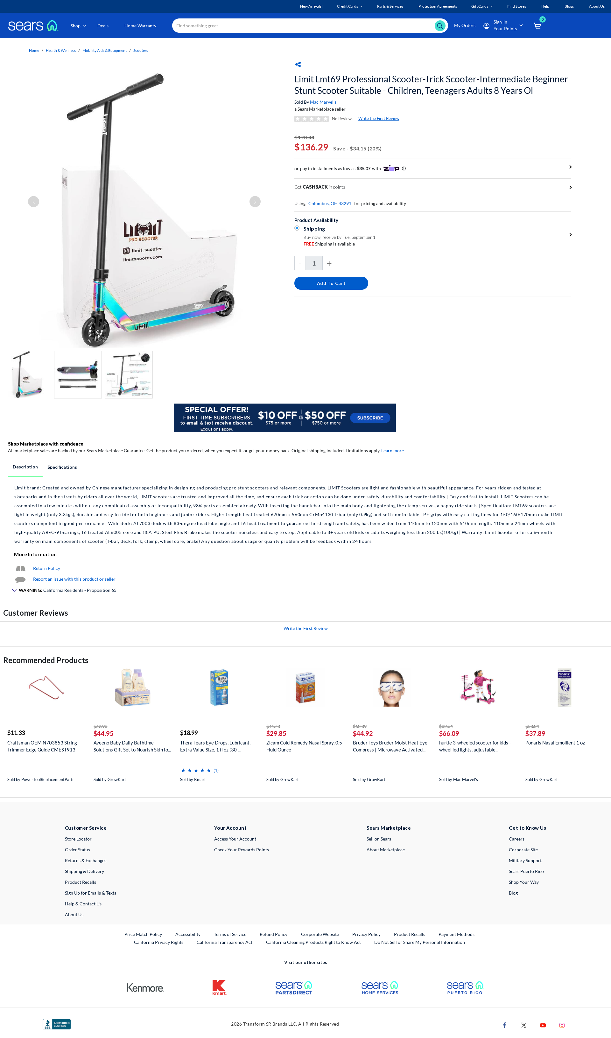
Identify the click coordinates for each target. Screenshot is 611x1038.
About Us (74, 914)
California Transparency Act (224, 942)
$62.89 (360, 726)
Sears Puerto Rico (526, 871)
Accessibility (187, 934)
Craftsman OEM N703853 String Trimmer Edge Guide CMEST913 (42, 746)
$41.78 (273, 726)
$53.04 (532, 726)
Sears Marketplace (389, 828)
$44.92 (363, 733)
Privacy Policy (366, 934)
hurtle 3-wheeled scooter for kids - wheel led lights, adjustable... (475, 746)
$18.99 (189, 732)
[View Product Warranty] (20, 568)
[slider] (196, 767)
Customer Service (86, 828)
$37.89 (535, 733)
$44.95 (104, 733)
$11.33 (16, 732)
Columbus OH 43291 (329, 203)
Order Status (77, 849)
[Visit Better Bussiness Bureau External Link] (57, 1023)
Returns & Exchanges (85, 860)
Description (25, 466)
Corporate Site (523, 849)
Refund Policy (273, 934)
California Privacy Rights (158, 942)
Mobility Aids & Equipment (104, 50)
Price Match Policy (143, 934)
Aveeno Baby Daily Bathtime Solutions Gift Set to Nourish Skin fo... (132, 746)
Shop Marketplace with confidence (45, 443)
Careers (516, 838)
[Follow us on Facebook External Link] (504, 1025)
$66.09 (449, 733)
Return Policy (46, 568)
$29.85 (276, 733)
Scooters (140, 50)
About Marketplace (386, 849)
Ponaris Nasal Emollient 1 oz (555, 742)
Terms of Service (230, 934)
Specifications (62, 467)
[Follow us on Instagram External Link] (562, 1025)
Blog (513, 893)
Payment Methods (456, 934)
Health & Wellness (61, 50)
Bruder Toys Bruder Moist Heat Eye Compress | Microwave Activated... (390, 746)
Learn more (392, 450)
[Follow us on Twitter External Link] (523, 1025)
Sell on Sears (379, 838)
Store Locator (78, 838)
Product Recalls (80, 882)
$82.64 (446, 726)
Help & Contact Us (83, 903)
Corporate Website (320, 934)
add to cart (331, 283)
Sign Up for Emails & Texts (90, 893)
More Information (35, 554)
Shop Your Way (524, 882)
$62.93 (100, 726)
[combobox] (310, 25)
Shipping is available (329, 243)
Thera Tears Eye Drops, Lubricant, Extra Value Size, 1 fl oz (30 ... (215, 746)
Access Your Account (235, 838)
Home (34, 50)
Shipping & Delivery (84, 871)
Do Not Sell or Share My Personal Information (419, 942)
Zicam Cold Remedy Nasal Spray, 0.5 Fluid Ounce (304, 746)
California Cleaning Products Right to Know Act (313, 942)
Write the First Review (378, 118)
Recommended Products (45, 660)
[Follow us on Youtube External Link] (543, 1025)
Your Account (230, 828)
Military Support (525, 860)
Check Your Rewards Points (241, 849)
